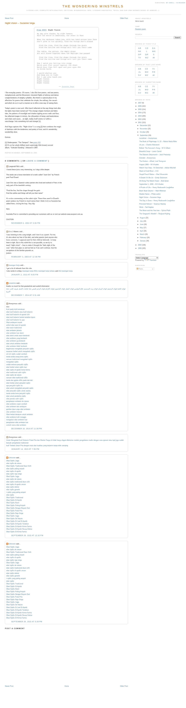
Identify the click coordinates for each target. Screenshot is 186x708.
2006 (139, 106)
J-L (139, 72)
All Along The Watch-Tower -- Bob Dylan (154, 181)
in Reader (181, 2)
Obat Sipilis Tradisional (14, 497)
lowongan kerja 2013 (29, 271)
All (154, 58)
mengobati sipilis (12, 362)
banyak (9, 443)
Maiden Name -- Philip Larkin (149, 194)
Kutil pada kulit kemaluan (15, 309)
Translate (152, 260)
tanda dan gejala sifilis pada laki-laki (19, 380)
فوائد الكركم (49, 289)
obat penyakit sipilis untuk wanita (18, 391)
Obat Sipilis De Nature (14, 518)
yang (45, 445)
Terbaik (12, 445)
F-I (154, 69)
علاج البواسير (78, 289)
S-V (139, 75)
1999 (139, 248)
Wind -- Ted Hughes (146, 207)
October (143, 132)
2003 (139, 116)
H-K (139, 51)
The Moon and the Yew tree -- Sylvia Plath (154, 210)
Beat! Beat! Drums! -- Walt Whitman (152, 191)
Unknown (12, 458)
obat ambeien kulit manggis (16, 417)
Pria (35, 440)
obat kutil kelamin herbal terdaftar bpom (20, 317)
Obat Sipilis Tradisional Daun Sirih (18, 466)
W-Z (146, 58)
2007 (139, 103)
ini (51, 440)
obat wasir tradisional (14, 328)
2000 (139, 245)
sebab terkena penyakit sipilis (17, 364)
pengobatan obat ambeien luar (17, 422)
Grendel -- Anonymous (147, 158)
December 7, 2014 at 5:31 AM (25, 295)
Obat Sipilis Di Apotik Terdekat (17, 524)
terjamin (50, 445)
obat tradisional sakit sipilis (16, 372)
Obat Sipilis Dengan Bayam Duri (18, 508)
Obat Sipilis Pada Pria (14, 511)
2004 (139, 113)
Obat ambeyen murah (14, 322)
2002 (139, 119)
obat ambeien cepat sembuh (16, 404)
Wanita (42, 440)
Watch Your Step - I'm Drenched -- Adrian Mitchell (157, 168)
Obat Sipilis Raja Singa (14, 513)
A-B (139, 48)
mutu (31, 445)
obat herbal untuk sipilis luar (16, 367)
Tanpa (48, 440)
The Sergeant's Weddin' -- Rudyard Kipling (154, 214)
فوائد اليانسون (60, 289)
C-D (146, 48)
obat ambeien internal (14, 412)
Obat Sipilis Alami (12, 503)
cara (100, 440)
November (143, 129)
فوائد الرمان (102, 289)
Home (67, 18)
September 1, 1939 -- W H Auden (151, 184)
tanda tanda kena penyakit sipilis (18, 393)
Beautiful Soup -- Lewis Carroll (150, 151)
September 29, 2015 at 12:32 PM (27, 535)
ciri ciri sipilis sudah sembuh (16, 354)
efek (59, 445)
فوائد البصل (69, 289)
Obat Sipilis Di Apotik (14, 500)
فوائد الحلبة (121, 289)
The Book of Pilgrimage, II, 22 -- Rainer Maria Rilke (158, 141)
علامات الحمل (23, 289)
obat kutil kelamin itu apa (15, 320)
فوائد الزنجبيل (112, 289)
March (142, 234)
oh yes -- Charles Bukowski (149, 145)
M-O (146, 72)
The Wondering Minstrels (92, 6)
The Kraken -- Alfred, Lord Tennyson (152, 161)
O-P (139, 54)
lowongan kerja (14, 265)
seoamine (12, 283)
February (143, 237)
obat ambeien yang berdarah (16, 338)
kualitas (40, 445)
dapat (64, 440)
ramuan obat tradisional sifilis (17, 378)
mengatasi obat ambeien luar (16, 420)
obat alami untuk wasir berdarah (17, 335)
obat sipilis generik (13, 490)
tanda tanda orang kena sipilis (17, 357)
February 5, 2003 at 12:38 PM (26, 257)
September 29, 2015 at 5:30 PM (26, 622)
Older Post (124, 18)
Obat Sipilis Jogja (12, 461)
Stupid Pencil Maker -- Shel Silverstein (153, 174)
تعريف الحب (14, 289)
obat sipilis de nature (13, 375)
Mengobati (15, 440)
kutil (7, 445)
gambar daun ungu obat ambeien (18, 409)
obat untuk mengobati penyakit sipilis (19, 388)
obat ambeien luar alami (15, 333)
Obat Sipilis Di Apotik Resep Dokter (19, 529)
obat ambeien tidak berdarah (16, 346)
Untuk (8, 440)
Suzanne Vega (68, 86)
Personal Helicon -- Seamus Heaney (152, 204)
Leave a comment (36, 161)
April (141, 231)
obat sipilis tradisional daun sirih (18, 482)
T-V (139, 58)
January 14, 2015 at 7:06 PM (25, 449)
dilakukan (69, 440)
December (143, 125)
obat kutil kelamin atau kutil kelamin (19, 312)
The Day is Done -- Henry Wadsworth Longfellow (157, 201)
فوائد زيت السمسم (91, 289)
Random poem (140, 29)
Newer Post (9, 18)
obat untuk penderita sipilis (16, 396)
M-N (153, 51)
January (143, 241)
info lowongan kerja (65, 271)
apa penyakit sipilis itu (14, 386)
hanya (59, 440)
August (142, 218)
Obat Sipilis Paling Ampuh (15, 505)
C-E (146, 69)
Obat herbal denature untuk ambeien (19, 414)
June (141, 224)
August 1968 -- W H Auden (149, 164)
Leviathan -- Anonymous (148, 138)
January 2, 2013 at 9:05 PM (24, 275)
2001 (139, 122)
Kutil (20, 440)
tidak (54, 440)
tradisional (24, 443)
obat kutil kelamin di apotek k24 (17, 315)
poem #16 (36, 142)
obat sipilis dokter (12, 487)
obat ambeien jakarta (14, 330)
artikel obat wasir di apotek (16, 325)
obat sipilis (10, 495)
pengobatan (84, 440)
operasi (105, 440)
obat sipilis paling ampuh (15, 469)
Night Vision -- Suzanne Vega (20, 23)
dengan (96, 440)
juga (117, 440)
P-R (153, 72)
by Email (170, 2)
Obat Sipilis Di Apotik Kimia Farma (19, 526)
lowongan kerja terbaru (46, 271)
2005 (139, 109)
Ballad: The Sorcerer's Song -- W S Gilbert (154, 148)
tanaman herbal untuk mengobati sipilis (20, 351)
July (141, 221)
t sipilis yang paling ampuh (16, 492)
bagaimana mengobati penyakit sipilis (20, 349)
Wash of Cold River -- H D (148, 171)
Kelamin (26, 440)
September (144, 135)
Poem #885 (41, 30)
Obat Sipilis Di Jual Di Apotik (16, 521)
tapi (113, 440)
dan (38, 440)
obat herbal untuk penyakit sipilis (18, 383)
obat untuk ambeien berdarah (16, 343)
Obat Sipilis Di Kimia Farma (16, 532)
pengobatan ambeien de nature (17, 401)
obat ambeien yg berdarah (15, 341)
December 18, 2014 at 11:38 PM (26, 429)
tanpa (56, 445)
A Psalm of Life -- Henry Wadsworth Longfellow (156, 187)
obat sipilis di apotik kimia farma (18, 370)
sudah (121, 440)
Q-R (146, 54)
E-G (153, 48)
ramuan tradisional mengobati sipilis (19, 359)
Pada (31, 440)
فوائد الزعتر (41, 289)
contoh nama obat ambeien (16, 425)
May (141, 228)
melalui (76, 440)
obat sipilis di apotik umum (16, 484)
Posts (140, 269)
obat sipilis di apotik (13, 471)
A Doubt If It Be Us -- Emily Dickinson (153, 178)
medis (91, 440)
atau (110, 440)
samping (65, 445)
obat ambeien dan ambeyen (16, 407)
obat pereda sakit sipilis (15, 399)
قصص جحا (32, 289)
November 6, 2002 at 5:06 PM (25, 223)
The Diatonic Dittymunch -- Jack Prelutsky (154, 155)
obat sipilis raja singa (14, 474)
